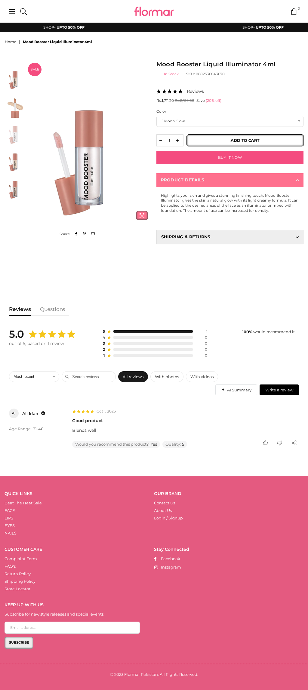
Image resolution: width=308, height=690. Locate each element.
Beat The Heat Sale (23, 502)
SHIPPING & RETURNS (186, 237)
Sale (35, 69)
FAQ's (10, 566)
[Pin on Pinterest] (84, 234)
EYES (10, 525)
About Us (163, 510)
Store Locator (17, 588)
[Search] (23, 11)
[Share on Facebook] (76, 234)
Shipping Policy (20, 581)
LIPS (9, 518)
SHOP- (55, 27)
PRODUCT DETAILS (183, 180)
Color (161, 111)
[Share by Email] (93, 234)
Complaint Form (21, 558)
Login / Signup (168, 518)
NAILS (11, 533)
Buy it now (230, 157)
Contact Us (164, 502)
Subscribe (19, 642)
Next (146, 142)
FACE (10, 510)
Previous (31, 142)
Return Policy (18, 573)
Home (10, 41)
